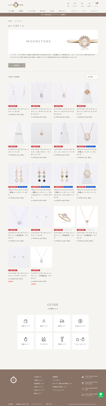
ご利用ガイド (38, 377)
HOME (10, 21)
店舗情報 (55, 377)
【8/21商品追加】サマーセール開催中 (53, 14)
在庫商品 (21, 11)
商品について (38, 393)
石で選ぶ (52, 11)
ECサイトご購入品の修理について (62, 383)
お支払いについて (39, 390)
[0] (96, 3)
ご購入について (38, 380)
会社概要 (10, 404)
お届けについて (38, 387)
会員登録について (39, 383)
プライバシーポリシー (37, 404)
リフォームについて (58, 390)
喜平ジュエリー (63, 11)
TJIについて (94, 11)
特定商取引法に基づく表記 (22, 404)
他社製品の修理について (60, 387)
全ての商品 (11, 11)
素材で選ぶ (43, 11)
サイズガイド (56, 380)
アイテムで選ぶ (32, 11)
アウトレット (74, 11)
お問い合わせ (49, 404)
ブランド (84, 11)
